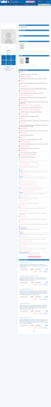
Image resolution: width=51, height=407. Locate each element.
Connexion (49, 1)
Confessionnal (26, 4)
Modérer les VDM (40, 1)
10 (40, 51)
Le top (21, 4)
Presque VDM (33, 4)
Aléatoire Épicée (15, 4)
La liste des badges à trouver (34, 256)
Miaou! (8, 54)
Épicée (10, 4)
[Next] (42, 51)
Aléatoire (6, 4)
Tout (2, 4)
